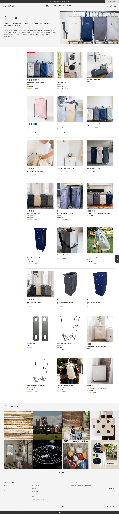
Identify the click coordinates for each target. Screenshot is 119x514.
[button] (48, 6)
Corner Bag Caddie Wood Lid (65, 168)
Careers (34, 488)
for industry (111, 1)
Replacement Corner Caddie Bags (96, 346)
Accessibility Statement (38, 499)
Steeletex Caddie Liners (64, 255)
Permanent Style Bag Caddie (35, 82)
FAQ (5, 490)
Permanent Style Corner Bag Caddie (97, 389)
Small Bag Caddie (62, 82)
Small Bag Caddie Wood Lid (95, 79)
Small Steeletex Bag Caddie (95, 258)
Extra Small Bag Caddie (34, 213)
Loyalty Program (36, 485)
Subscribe (111, 488)
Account (6, 485)
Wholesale (35, 497)
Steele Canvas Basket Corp (14, 507)
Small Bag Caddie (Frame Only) (66, 343)
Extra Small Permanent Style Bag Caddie (98, 213)
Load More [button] (62, 472)
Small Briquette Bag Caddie (65, 213)
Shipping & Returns (37, 494)
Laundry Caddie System (93, 168)
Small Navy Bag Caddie (34, 258)
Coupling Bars (31, 343)
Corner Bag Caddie (32, 127)
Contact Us (7, 488)
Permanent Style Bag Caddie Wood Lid (98, 124)
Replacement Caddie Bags (35, 171)
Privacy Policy (35, 491)
